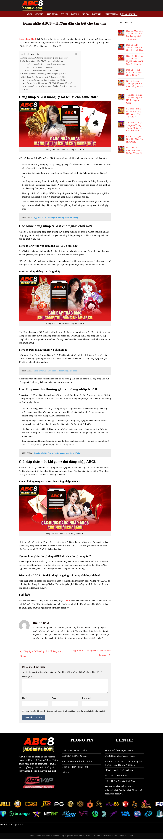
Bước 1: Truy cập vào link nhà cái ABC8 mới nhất (46, 64)
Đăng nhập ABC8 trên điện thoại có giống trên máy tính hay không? (52, 86)
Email (55, 698)
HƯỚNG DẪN (128, 14)
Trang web (86, 698)
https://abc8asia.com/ (74, 835)
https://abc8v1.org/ (56, 835)
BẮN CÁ (75, 14)
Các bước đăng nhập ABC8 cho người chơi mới (43, 61)
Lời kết (25, 89)
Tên (24, 698)
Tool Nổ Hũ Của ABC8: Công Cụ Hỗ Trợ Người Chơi (134, 99)
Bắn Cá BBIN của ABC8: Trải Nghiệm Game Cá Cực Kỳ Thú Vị (134, 60)
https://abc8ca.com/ (109, 835)
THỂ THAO (52, 14)
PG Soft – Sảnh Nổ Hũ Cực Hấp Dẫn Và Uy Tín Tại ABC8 (133, 112)
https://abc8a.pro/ (125, 835)
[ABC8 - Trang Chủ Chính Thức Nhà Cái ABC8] (37, 5)
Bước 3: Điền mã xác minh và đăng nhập (42, 70)
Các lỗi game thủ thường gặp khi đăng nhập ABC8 (44, 73)
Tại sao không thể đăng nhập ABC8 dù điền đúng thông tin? (49, 83)
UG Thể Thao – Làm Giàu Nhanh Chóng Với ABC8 (134, 150)
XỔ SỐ (85, 14)
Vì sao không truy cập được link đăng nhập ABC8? (46, 80)
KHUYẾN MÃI (111, 14)
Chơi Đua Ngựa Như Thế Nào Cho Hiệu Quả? (134, 139)
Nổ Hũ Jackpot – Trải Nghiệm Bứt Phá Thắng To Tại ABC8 (134, 85)
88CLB (19, 824)
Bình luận (27, 676)
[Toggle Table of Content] (75, 54)
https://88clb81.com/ (92, 835)
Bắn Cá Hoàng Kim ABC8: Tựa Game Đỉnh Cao (134, 72)
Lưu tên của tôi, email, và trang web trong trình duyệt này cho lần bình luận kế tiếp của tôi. (65, 711)
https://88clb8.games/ (39, 835)
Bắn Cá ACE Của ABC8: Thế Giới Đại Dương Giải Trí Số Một (134, 35)
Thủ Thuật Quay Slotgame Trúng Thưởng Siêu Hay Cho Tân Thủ (134, 126)
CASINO (39, 14)
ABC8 (29, 14)
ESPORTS (96, 14)
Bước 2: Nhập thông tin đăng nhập (40, 67)
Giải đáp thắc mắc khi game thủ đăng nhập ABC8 (44, 77)
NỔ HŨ (64, 14)
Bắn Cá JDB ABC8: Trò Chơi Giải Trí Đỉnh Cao (134, 47)
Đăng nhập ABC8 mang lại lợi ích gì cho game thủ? (45, 58)
